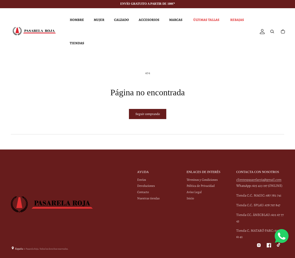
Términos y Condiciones (202, 180)
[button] (76, 19)
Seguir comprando (147, 114)
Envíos (141, 180)
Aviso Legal (194, 192)
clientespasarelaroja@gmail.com (258, 179)
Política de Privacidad (201, 186)
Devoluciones (146, 186)
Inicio (190, 198)
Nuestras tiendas (148, 198)
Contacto (143, 192)
